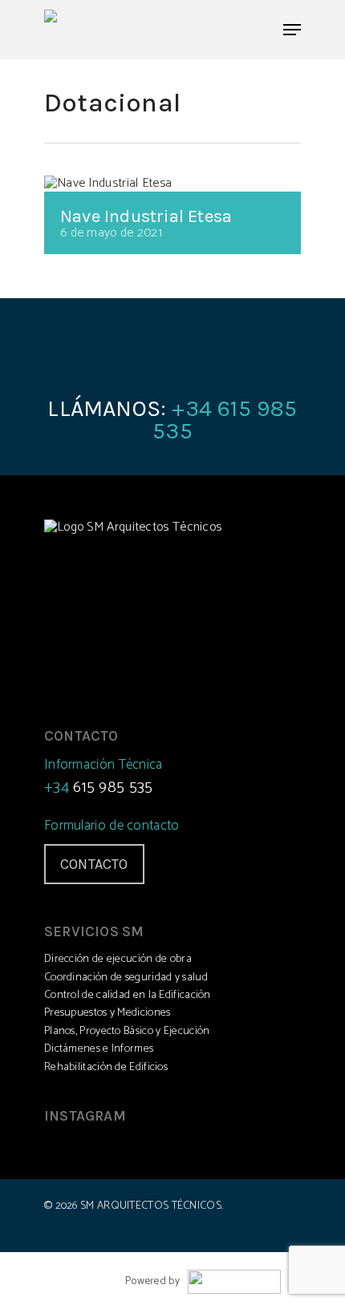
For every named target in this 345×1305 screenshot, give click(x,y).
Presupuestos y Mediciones (107, 1013)
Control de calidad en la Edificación (127, 995)
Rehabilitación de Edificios (106, 1067)
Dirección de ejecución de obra (118, 959)
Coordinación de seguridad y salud (126, 977)
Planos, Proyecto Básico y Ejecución (127, 1031)
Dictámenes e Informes (98, 1049)
